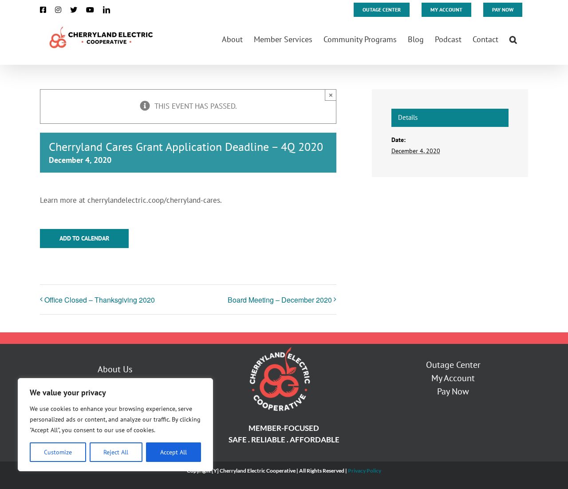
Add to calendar (84, 238)
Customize (58, 452)
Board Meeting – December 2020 (280, 300)
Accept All (173, 452)
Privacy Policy (364, 470)
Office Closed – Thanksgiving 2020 (99, 300)
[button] (513, 38)
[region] (115, 424)
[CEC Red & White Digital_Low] (279, 347)
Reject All (115, 452)
